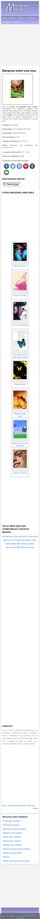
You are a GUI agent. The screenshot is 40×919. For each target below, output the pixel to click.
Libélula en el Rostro (20, 473)
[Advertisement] (20, 44)
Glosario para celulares (12, 841)
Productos (32, 18)
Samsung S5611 (27, 544)
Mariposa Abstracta (20, 266)
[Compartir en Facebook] (6, 168)
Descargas (6, 22)
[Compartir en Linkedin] (19, 168)
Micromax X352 (27, 547)
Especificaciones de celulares (14, 829)
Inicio (4, 18)
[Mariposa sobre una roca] (17, 89)
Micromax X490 (23, 540)
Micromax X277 (10, 540)
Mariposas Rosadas (20, 295)
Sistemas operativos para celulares (16, 849)
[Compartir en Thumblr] (32, 168)
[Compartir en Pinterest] (25, 168)
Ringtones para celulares (12, 833)
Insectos (14, 125)
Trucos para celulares (11, 825)
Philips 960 (15, 544)
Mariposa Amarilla (20, 384)
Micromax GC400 (13, 547)
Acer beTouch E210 (10, 536)
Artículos (6, 857)
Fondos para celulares (17, 806)
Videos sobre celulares (12, 837)
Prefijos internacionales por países (16, 861)
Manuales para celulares (12, 845)
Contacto (16, 22)
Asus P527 (23, 536)
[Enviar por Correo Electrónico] (6, 174)
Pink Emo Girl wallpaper (20, 325)
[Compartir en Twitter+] (13, 168)
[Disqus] (20, 774)
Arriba (35, 808)
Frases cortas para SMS (12, 853)
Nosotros (12, 18)
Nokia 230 (33, 536)
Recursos (22, 18)
